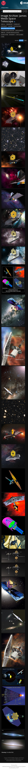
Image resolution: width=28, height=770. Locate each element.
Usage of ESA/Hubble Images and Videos (14, 757)
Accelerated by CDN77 (14, 767)
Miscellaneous (19, 30)
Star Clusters (19, 34)
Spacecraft (12, 34)
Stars (2, 36)
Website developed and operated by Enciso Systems (14, 766)
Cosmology (17, 24)
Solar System (4, 34)
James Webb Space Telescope (8, 28)
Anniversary (9, 24)
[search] (20, 11)
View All (3, 24)
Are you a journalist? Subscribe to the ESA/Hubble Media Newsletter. (14, 759)
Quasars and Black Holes (12, 32)
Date (25, 40)
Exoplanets (4, 26)
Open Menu (5, 7)
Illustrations (17, 26)
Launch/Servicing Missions (7, 30)
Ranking (21, 40)
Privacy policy (14, 765)
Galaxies (10, 26)
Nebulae (3, 32)
